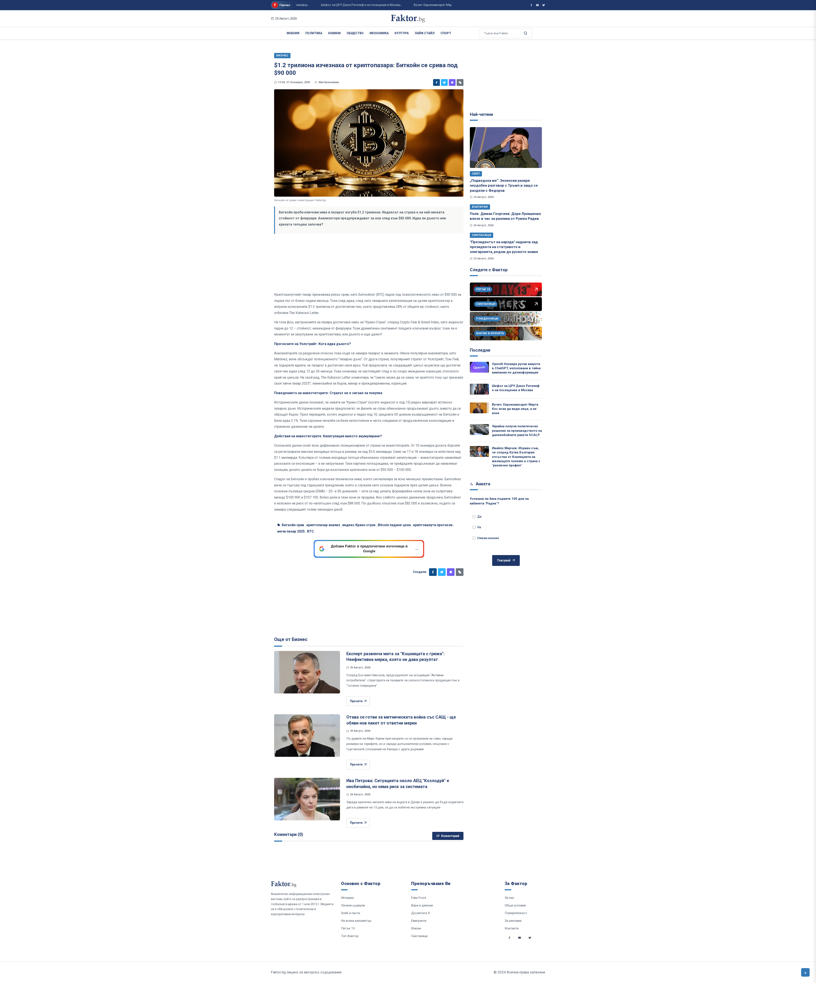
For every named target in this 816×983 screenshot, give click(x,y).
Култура (402, 33)
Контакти (511, 928)
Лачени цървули (353, 905)
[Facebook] (436, 82)
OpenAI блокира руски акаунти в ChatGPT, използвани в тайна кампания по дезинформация (516, 368)
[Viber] (452, 82)
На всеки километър (356, 921)
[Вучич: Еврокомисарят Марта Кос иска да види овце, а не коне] (479, 407)
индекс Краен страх (358, 525)
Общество (355, 33)
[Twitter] (444, 82)
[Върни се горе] (805, 972)
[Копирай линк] (460, 82)
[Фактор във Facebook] (531, 5)
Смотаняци (481, 235)
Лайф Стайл (425, 33)
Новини (334, 33)
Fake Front (418, 898)
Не (479, 527)
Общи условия (515, 905)
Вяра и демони (422, 905)
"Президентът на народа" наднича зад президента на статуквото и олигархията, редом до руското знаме (504, 247)
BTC (310, 531)
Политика (313, 33)
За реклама (513, 921)
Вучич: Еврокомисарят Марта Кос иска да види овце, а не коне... (434, 5)
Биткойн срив (293, 525)
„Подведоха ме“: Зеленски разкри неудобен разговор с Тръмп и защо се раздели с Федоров (504, 185)
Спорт (446, 33)
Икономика (379, 33)
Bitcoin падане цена (394, 525)
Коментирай (450, 836)
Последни (480, 350)
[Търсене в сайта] (525, 33)
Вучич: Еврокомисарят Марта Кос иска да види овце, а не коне (515, 409)
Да (479, 516)
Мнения (293, 33)
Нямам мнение (488, 538)
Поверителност (516, 913)
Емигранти (418, 921)
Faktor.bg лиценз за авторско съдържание (306, 972)
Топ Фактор (349, 936)
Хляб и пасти (350, 913)
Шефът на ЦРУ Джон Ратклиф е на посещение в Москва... (337, 5)
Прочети (356, 701)
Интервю (347, 898)
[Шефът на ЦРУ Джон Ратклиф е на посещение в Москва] (479, 389)
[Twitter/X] (543, 5)
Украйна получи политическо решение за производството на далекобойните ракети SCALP (517, 430)
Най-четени (481, 114)
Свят (476, 173)
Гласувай (503, 560)
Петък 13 (348, 928)
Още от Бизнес (290, 639)
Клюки (416, 928)
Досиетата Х (420, 913)
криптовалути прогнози (432, 525)
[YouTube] (537, 5)
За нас (509, 898)
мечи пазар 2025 (291, 531)
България (480, 206)
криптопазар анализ (323, 525)
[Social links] (509, 937)
